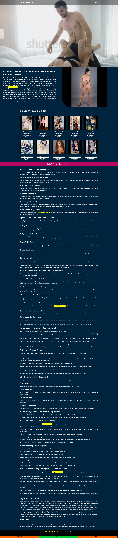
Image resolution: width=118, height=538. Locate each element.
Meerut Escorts (33, 511)
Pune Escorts (67, 503)
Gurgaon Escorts (85, 501)
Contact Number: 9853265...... (91, 136)
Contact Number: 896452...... (75, 136)
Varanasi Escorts (81, 507)
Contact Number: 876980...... (27, 159)
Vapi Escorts (88, 514)
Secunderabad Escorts (49, 514)
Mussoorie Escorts (92, 505)
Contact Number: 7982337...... (27, 136)
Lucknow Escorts (41, 503)
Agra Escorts (75, 505)
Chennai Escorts (24, 503)
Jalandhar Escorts (83, 509)
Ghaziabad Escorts (38, 514)
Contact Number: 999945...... (43, 136)
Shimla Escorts (49, 516)
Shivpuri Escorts (71, 514)
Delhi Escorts (69, 501)
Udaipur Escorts (24, 507)
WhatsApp (58, 536)
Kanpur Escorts (69, 511)
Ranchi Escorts (72, 507)
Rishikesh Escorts (51, 501)
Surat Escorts (49, 503)
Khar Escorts (95, 514)
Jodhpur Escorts (44, 507)
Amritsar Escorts (78, 511)
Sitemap (64, 516)
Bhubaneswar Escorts (77, 503)
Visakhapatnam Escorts (26, 509)
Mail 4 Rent (97, 536)
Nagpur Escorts (37, 505)
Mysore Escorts (76, 512)
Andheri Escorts (37, 509)
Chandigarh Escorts (55, 509)
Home (96, 2)
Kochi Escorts (39, 512)
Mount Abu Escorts (58, 503)
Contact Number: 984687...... (59, 136)
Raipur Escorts (24, 512)
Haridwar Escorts (88, 503)
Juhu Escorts (24, 516)
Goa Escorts (43, 501)
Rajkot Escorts (94, 511)
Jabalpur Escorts (53, 507)
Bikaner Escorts (61, 511)
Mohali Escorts (74, 509)
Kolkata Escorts (28, 505)
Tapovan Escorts (80, 514)
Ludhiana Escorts (93, 509)
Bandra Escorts (45, 509)
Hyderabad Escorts (55, 505)
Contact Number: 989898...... (43, 159)
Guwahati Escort (83, 505)
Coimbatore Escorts (92, 507)
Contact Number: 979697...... (59, 159)
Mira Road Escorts (85, 512)
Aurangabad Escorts (66, 512)
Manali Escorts (56, 512)
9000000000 (27, 2)
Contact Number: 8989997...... (91, 159)
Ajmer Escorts (86, 511)
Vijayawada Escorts (61, 514)
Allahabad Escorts (32, 516)
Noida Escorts (76, 501)
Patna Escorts (41, 516)
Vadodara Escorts (33, 507)
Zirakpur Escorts (65, 509)
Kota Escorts (32, 512)
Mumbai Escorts (61, 501)
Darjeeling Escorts (42, 511)
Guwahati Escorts (24, 501)
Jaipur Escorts (32, 503)
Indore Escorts (45, 505)
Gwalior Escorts (48, 512)
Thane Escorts (57, 516)
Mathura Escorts (52, 511)
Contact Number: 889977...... (75, 159)
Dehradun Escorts (34, 501)
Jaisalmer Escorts (24, 511)
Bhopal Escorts (63, 507)
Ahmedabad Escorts (66, 505)
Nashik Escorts (93, 501)
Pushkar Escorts (29, 514)
